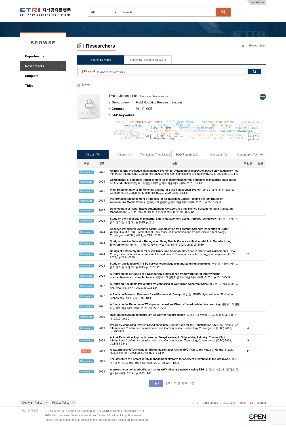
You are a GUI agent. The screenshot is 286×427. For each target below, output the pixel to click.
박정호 (136, 183)
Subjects (31, 76)
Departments (34, 56)
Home (243, 46)
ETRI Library (210, 402)
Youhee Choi (217, 337)
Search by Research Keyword (148, 59)
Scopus (263, 97)
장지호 (132, 212)
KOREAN (257, 2)
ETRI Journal (258, 402)
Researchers (34, 66)
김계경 (151, 202)
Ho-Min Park (127, 232)
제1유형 (257, 417)
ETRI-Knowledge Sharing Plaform (45, 12)
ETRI (195, 402)
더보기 (156, 383)
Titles (29, 85)
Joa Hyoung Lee (228, 325)
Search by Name (101, 59)
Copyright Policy (32, 402)
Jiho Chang (210, 189)
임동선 (210, 369)
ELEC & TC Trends (234, 402)
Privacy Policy (60, 402)
